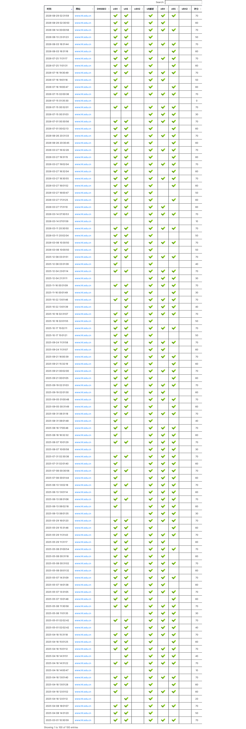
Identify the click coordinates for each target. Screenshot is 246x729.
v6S (173, 8)
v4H (115, 8)
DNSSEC (101, 8)
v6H (162, 8)
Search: (160, 2)
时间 (49, 8)
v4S (126, 8)
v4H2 (137, 8)
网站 (78, 8)
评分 (196, 8)
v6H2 (185, 8)
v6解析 (150, 8)
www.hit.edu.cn (83, 15)
